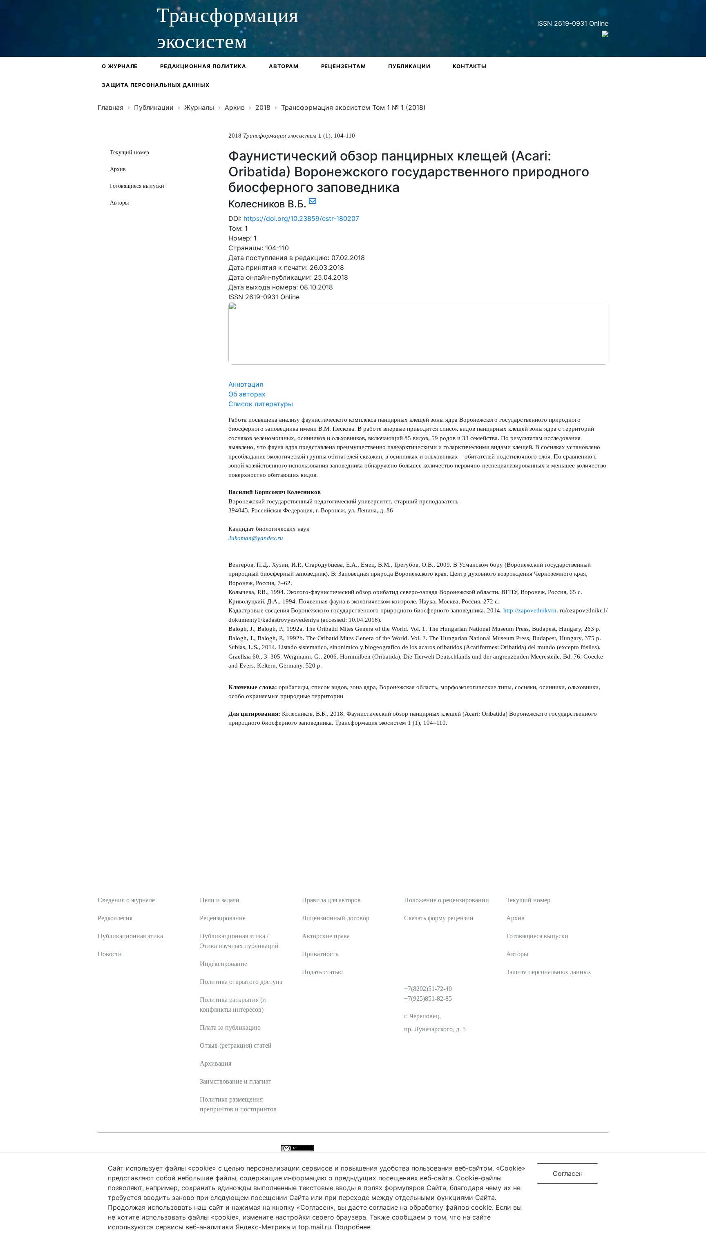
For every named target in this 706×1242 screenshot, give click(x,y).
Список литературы (260, 404)
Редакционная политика (203, 66)
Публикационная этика (130, 936)
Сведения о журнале (126, 900)
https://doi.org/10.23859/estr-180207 (301, 218)
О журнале (120, 66)
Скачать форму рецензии (439, 918)
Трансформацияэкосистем (228, 28)
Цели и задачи (219, 900)
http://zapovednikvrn (529, 610)
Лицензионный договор (335, 918)
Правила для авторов (331, 900)
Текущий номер (129, 152)
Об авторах (247, 394)
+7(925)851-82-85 (428, 998)
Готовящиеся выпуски (137, 186)
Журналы (199, 107)
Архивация (215, 1063)
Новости (110, 953)
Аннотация (245, 384)
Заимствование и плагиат (235, 1081)
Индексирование (223, 963)
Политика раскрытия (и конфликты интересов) (233, 1004)
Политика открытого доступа (241, 981)
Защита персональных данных (156, 85)
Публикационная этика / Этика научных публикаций (239, 941)
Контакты (469, 66)
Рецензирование (223, 918)
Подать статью (322, 971)
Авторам (284, 66)
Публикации (409, 66)
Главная (110, 107)
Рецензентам (343, 66)
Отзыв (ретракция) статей (236, 1045)
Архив (235, 107)
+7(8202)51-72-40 (428, 988)
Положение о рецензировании (446, 900)
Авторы (119, 203)
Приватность (320, 953)
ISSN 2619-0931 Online (572, 23)
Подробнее (353, 1227)
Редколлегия (115, 918)
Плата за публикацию (230, 1027)
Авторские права (326, 936)
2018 (262, 107)
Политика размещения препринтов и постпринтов (238, 1104)
